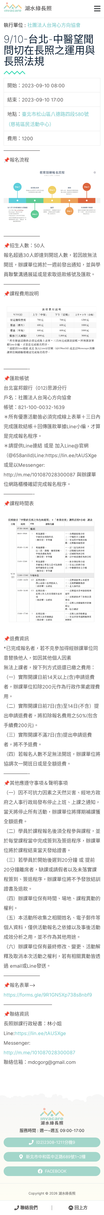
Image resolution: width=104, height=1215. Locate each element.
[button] (95, 8)
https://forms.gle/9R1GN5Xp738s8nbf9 (48, 995)
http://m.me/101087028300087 (39, 1052)
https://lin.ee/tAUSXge (40, 1033)
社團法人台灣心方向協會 (54, 25)
